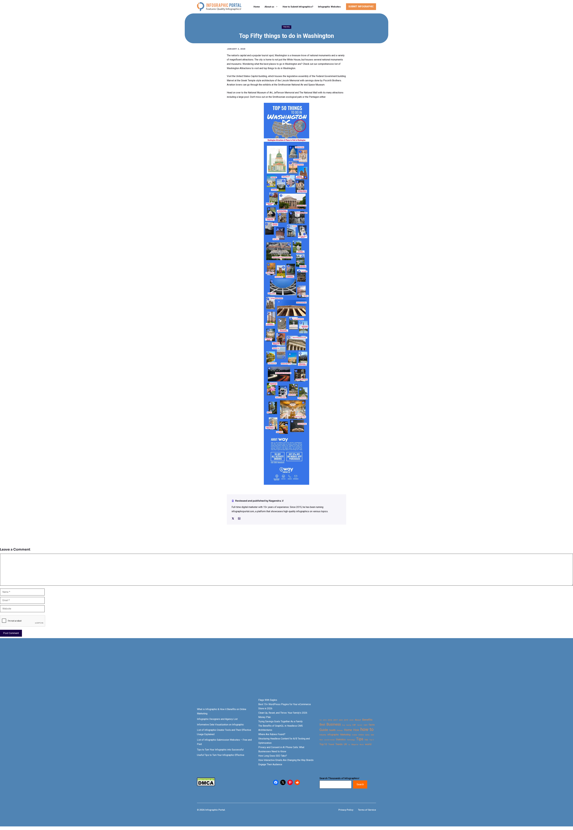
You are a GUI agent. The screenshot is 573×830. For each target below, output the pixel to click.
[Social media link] (233, 518)
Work (362, 745)
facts (372, 724)
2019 (346, 720)
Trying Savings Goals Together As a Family (280, 721)
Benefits (367, 719)
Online (361, 735)
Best (322, 724)
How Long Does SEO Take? (272, 755)
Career (359, 725)
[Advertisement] (94, 673)
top (366, 739)
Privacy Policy (345, 810)
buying (348, 725)
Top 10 (323, 744)
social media (329, 740)
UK (345, 744)
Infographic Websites (329, 6)
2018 (340, 720)
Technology (351, 740)
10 (320, 720)
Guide (323, 730)
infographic (333, 734)
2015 (324, 720)
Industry (322, 735)
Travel (286, 27)
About (358, 720)
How (356, 730)
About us (269, 6)
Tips (359, 739)
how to (366, 729)
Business (333, 724)
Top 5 (371, 740)
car (354, 724)
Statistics (341, 739)
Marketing (345, 734)
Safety (367, 735)
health (332, 730)
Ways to (354, 744)
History (340, 730)
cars (365, 725)
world (368, 744)
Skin (321, 740)
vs (349, 744)
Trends (339, 744)
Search (360, 784)
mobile (354, 735)
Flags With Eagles (267, 700)
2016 (330, 720)
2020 (351, 720)
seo (372, 735)
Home (257, 6)
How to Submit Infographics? (298, 6)
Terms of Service (367, 810)
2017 (335, 720)
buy (343, 725)
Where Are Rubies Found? (271, 734)
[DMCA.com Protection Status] (206, 785)
